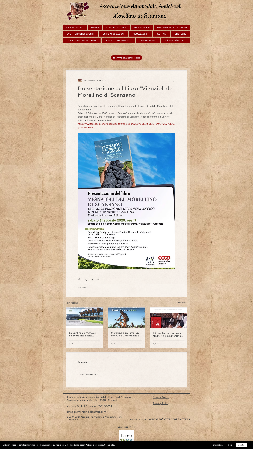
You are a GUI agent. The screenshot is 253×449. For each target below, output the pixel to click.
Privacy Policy (161, 403)
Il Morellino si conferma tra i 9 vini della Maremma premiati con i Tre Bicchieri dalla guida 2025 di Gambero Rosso (168, 334)
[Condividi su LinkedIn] (92, 279)
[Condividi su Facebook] (79, 279)
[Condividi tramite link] (98, 279)
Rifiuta (229, 444)
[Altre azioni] (173, 80)
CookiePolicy (109, 444)
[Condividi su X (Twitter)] (85, 279)
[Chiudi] (249, 445)
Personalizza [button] (217, 444)
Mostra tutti (182, 302)
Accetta (241, 444)
